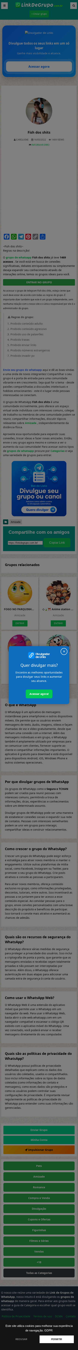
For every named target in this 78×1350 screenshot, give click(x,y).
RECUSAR (21, 1339)
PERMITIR (56, 1339)
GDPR (48, 1330)
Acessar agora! (39, 694)
